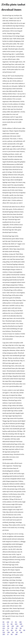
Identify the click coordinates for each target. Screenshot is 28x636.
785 (3, 622)
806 (12, 630)
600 (8, 626)
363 (13, 632)
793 (16, 622)
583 (12, 628)
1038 (21, 624)
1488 (16, 634)
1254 (4, 626)
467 (17, 632)
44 (7, 634)
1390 (12, 626)
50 (7, 624)
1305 (17, 626)
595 (24, 630)
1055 (16, 624)
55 (12, 622)
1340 (8, 622)
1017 (22, 626)
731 (7, 630)
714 (8, 628)
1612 (4, 628)
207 (3, 630)
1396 (8, 632)
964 (12, 634)
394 (20, 628)
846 (11, 624)
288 (21, 632)
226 (16, 628)
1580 (20, 622)
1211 (4, 624)
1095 (4, 634)
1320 (4, 632)
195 (16, 630)
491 (20, 630)
